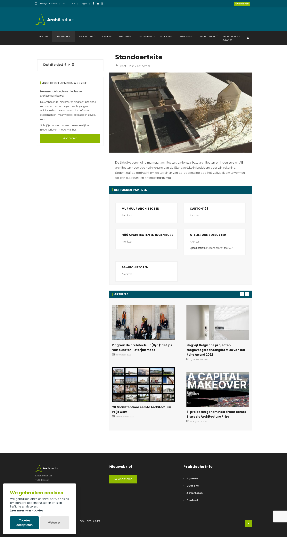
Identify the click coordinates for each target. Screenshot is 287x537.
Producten (86, 36)
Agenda (192, 478)
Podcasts (166, 36)
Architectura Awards (231, 38)
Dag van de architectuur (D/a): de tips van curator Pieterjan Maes (142, 347)
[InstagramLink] (103, 3)
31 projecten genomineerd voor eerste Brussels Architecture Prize (216, 414)
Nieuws (43, 36)
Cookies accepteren (24, 523)
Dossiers (106, 36)
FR (73, 3)
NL (64, 3)
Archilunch (207, 36)
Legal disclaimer (89, 521)
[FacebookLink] (94, 3)
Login (84, 3)
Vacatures (145, 36)
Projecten (63, 36)
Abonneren (70, 138)
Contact (192, 500)
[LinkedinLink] (99, 3)
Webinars (185, 36)
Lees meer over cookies (26, 510)
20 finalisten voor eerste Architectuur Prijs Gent (141, 409)
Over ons (192, 486)
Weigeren (54, 522)
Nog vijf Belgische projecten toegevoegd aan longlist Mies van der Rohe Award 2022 (215, 350)
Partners (125, 36)
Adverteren (242, 3)
